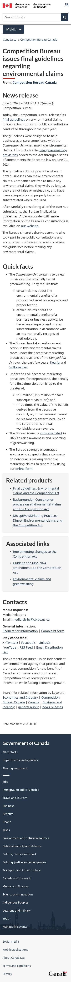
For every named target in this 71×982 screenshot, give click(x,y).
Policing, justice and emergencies (24, 862)
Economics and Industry (20, 697)
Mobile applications (15, 949)
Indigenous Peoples (15, 902)
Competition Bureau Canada (38, 39)
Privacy (7, 974)
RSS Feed (26, 647)
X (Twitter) (10, 643)
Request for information (20, 631)
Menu (11, 29)
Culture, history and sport (19, 854)
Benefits (8, 814)
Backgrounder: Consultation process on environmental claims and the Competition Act (37, 504)
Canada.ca (9, 39)
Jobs (5, 782)
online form (23, 469)
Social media (11, 941)
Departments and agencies (20, 760)
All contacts (10, 752)
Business (8, 806)
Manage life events (15, 927)
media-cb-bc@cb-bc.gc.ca (31, 619)
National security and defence (22, 846)
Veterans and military (17, 910)
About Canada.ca (14, 958)
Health (7, 822)
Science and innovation (18, 894)
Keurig (55, 362)
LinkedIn (45, 643)
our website (29, 226)
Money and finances (16, 886)
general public (28, 707)
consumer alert (51, 433)
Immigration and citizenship (21, 790)
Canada (33, 702)
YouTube (9, 647)
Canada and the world (17, 878)
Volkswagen (18, 367)
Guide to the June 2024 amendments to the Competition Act (37, 568)
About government (15, 768)
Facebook (28, 643)
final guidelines (14, 119)
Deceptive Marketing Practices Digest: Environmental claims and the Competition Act (37, 520)
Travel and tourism (15, 798)
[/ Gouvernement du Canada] (27, 5)
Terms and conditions (17, 966)
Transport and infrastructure (21, 870)
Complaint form (52, 631)
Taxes (6, 830)
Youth (6, 918)
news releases (52, 707)
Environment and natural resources (26, 838)
